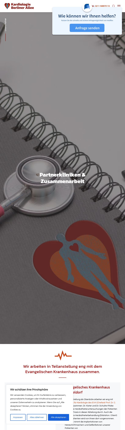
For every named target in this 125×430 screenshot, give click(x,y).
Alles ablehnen (37, 417)
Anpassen (18, 417)
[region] (39, 404)
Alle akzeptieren (58, 417)
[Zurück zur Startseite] (19, 6)
